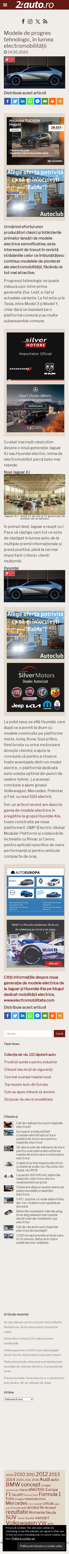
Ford (35, 1495)
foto (10, 1498)
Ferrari (28, 1495)
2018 (35, 1480)
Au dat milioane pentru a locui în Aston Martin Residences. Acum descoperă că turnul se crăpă (33, 1327)
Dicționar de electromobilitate (28, 1099)
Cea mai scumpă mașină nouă (27, 1077)
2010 (19, 1474)
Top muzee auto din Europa (26, 1084)
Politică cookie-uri (23, 1538)
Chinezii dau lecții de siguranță (28, 1069)
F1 (8, 1494)
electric (37, 1489)
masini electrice (35, 1499)
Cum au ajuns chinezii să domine (29, 1092)
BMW (13, 1484)
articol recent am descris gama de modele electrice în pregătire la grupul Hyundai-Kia (33, 810)
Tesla (20, 1518)
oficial (48, 1503)
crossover (12, 1490)
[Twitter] (15, 101)
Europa (52, 1489)
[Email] (45, 101)
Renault (50, 1508)
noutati (38, 1503)
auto (55, 1479)
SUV (11, 1517)
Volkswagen (21, 1523)
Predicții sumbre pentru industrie (30, 1062)
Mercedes (16, 1503)
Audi (44, 1479)
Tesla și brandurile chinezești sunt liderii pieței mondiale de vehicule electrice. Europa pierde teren (33, 1366)
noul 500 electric (36, 796)
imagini (19, 1499)
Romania (37, 1512)
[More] (60, 101)
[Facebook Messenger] (37, 101)
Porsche (15, 1507)
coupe (46, 1485)
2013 (54, 1474)
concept (31, 1484)
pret (24, 1508)
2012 (42, 1474)
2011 (30, 1474)
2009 (9, 1475)
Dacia (24, 1490)
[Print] (52, 101)
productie (35, 1507)
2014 (10, 1479)
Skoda (51, 1512)
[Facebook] (7, 101)
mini (30, 1504)
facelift (18, 1495)
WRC (50, 1523)
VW (42, 1523)
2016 (28, 1480)
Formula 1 (50, 1494)
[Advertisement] (34, 1277)
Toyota (29, 1518)
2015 (20, 1480)
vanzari (42, 1517)
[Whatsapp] (30, 101)
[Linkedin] (22, 101)
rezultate (17, 1512)
